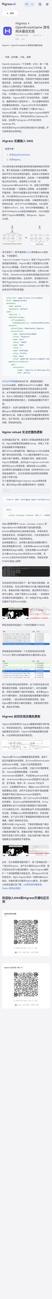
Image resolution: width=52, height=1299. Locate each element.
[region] (26, 335)
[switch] (29, 4)
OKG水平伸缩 (8, 381)
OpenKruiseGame (21, 154)
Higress (16, 159)
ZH (32, 4)
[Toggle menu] (47, 4)
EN (27, 4)
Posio (28, 252)
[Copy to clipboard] (46, 298)
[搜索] (40, 4)
